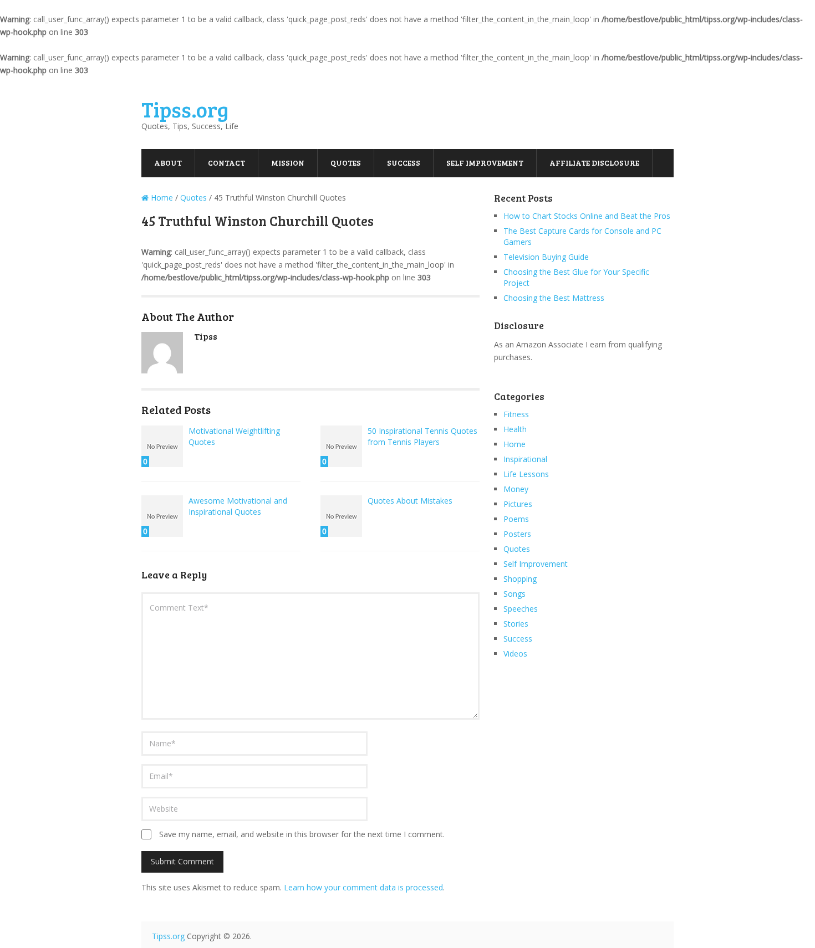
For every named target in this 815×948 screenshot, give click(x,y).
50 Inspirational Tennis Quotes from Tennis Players (422, 436)
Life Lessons (526, 474)
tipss (205, 336)
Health (515, 429)
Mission (287, 162)
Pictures (517, 504)
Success (403, 162)
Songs (514, 593)
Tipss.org (184, 109)
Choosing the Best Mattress (553, 298)
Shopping (520, 578)
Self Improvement (484, 162)
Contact (226, 162)
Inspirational (525, 459)
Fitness (516, 414)
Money (515, 489)
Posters (517, 534)
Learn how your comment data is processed (363, 887)
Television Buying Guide (546, 257)
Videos (515, 653)
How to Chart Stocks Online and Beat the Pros (586, 216)
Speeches (520, 608)
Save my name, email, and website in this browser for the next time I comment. (302, 834)
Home (514, 444)
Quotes (345, 162)
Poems (516, 519)
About (168, 162)
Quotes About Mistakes (410, 500)
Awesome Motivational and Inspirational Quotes (238, 506)
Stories (515, 623)
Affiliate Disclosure (594, 162)
